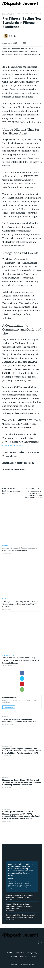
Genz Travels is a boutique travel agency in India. (11, 490)
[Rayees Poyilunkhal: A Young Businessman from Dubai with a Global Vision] (22, 522)
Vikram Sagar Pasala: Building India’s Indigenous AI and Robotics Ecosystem (19, 720)
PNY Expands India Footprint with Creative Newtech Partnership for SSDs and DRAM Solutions (20, 604)
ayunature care (8, 655)
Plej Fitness (36, 54)
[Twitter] (22, 678)
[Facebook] (22, 673)
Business (5, 777)
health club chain (25, 54)
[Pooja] (6, 36)
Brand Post (11, 13)
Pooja (10, 878)
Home (4, 13)
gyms (16, 54)
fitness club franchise (10, 51)
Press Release (6, 809)
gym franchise (7, 54)
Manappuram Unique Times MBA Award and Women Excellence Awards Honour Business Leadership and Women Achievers (21, 782)
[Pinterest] (22, 684)
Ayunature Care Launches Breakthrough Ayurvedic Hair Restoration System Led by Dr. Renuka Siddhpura (20, 660)
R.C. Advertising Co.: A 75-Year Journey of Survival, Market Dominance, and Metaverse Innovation (33, 493)
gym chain (33, 51)
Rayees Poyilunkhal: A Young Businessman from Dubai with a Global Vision (20, 549)
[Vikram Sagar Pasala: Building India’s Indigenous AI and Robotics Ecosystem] (22, 735)
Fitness (30, 49)
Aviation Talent (7, 746)
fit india (24, 49)
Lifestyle (5, 716)
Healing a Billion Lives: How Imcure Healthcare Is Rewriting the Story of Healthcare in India (19, 906)
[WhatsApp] (22, 689)
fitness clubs (23, 51)
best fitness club (14, 49)
